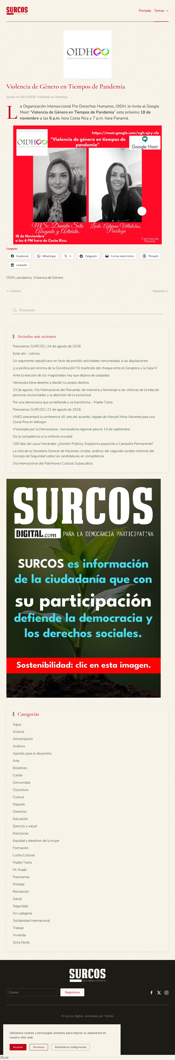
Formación (21, 848)
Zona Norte (21, 942)
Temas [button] (159, 10)
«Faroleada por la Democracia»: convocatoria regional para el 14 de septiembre (71, 429)
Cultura (18, 797)
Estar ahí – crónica (26, 353)
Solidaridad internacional (31, 920)
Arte (16, 760)
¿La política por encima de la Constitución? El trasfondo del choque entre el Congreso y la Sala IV (85, 368)
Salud (17, 898)
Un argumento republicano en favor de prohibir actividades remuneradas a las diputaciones (80, 360)
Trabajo (18, 928)
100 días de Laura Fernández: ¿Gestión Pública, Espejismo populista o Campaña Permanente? (83, 443)
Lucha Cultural (24, 855)
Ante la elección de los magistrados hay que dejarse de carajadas (61, 375)
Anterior (15, 291)
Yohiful (108, 1016)
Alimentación (23, 739)
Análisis (19, 746)
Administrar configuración (70, 1047)
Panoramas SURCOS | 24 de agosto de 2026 (47, 346)
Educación (20, 819)
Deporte (19, 804)
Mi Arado (20, 869)
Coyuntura (20, 789)
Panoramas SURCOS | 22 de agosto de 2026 (47, 409)
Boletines (20, 768)
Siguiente (159, 291)
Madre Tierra (22, 862)
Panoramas (21, 877)
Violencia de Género (48, 277)
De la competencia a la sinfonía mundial (43, 436)
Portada (145, 10)
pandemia (24, 277)
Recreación (21, 891)
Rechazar (39, 1047)
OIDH (10, 277)
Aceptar (18, 1047)
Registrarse (72, 992)
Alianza (18, 731)
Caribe (17, 775)
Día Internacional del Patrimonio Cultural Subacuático (53, 463)
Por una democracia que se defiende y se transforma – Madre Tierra (62, 402)
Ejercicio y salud (25, 826)
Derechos (61, 97)
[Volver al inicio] (17, 10)
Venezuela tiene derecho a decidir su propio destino (51, 382)
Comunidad (21, 782)
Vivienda (19, 935)
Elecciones (21, 833)
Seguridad (20, 906)
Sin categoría (22, 913)
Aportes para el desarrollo (32, 753)
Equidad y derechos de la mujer (36, 840)
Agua (17, 724)
